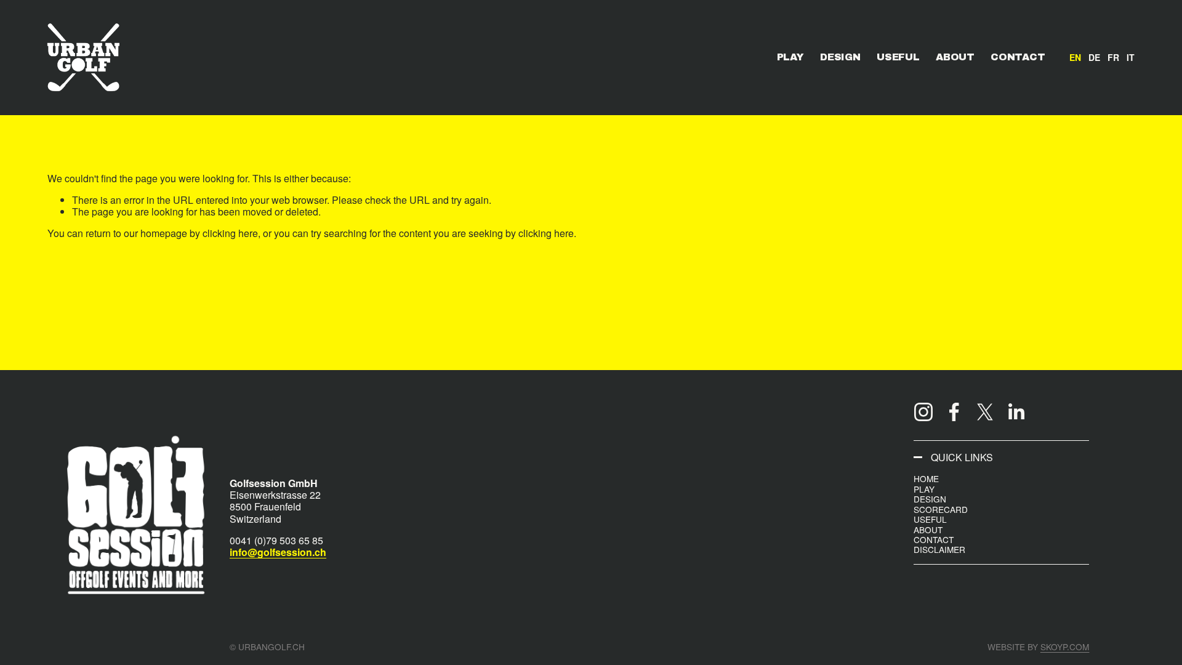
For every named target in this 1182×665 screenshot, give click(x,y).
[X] (985, 412)
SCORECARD (941, 509)
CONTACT (1018, 57)
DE (1094, 57)
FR (1113, 57)
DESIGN (840, 57)
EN (1075, 57)
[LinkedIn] (1016, 412)
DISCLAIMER (939, 549)
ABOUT (955, 57)
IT (1131, 57)
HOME (926, 478)
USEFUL (898, 57)
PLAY (790, 57)
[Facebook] (954, 412)
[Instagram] (923, 412)
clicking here (230, 233)
